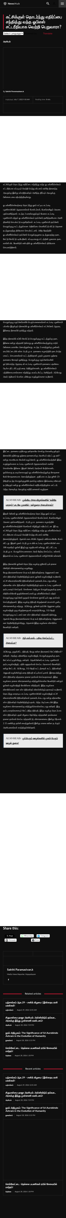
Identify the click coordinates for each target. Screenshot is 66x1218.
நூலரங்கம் (9, 1040)
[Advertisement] (33, 149)
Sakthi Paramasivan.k (15, 91)
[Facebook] (9, 108)
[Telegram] (30, 108)
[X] (16, 108)
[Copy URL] (44, 108)
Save (38, 108)
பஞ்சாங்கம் (9, 1010)
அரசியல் (7, 42)
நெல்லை (8, 1055)
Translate (47, 33)
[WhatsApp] (23, 108)
